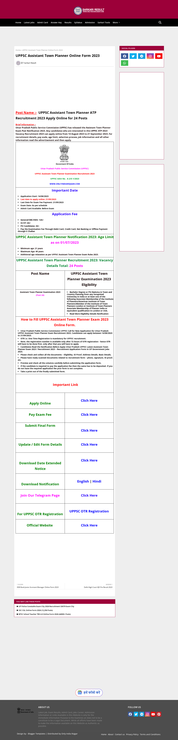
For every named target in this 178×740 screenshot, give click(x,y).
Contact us (120, 734)
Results (68, 22)
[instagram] (150, 56)
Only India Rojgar (69, 733)
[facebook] (124, 56)
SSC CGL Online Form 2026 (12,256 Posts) (36, 610)
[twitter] (133, 56)
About (110, 734)
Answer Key (56, 22)
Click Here (89, 414)
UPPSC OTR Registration (89, 511)
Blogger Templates (36, 733)
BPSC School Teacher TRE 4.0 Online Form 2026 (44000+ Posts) (45, 614)
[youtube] (158, 56)
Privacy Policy (132, 734)
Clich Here (89, 400)
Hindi (96, 481)
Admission (90, 22)
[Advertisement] (87, 36)
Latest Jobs (29, 22)
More (115, 22)
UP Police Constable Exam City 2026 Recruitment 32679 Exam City (46, 606)
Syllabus (78, 22)
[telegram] (141, 56)
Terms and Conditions (150, 734)
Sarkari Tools (104, 22)
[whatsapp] (124, 63)
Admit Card (42, 22)
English (83, 481)
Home (18, 22)
